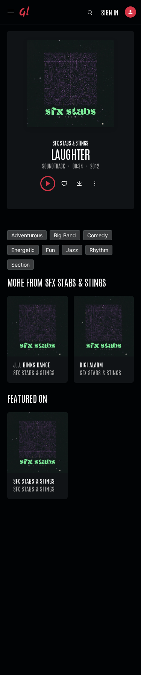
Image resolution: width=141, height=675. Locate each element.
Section (20, 264)
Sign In (109, 12)
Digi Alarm (91, 364)
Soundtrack (53, 165)
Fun (50, 250)
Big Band (65, 235)
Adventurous (26, 235)
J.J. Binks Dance (31, 364)
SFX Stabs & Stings (70, 143)
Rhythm (98, 250)
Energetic (23, 250)
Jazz (72, 250)
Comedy (97, 235)
